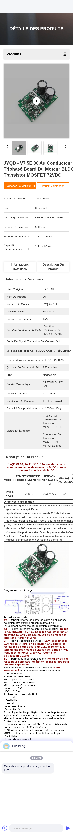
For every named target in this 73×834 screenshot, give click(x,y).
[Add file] (4, 828)
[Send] (68, 828)
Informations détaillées (20, 267)
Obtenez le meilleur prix (21, 185)
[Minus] (68, 746)
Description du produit (53, 267)
